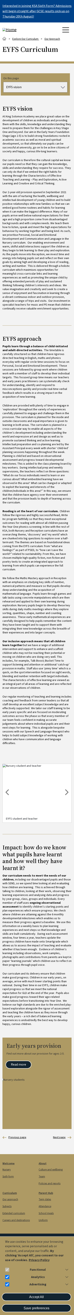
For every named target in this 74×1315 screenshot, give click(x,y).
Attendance (45, 1206)
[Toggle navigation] (65, 29)
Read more (18, 1064)
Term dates (45, 1199)
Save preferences (36, 1308)
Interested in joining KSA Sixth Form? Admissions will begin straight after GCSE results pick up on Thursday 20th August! (37, 11)
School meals (46, 1213)
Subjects (7, 1206)
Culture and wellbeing (51, 1169)
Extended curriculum (13, 1213)
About (42, 1163)
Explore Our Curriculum (25, 39)
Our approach (10, 1199)
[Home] (18, 30)
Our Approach (52, 39)
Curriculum (9, 1193)
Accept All (36, 1297)
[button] (66, 1270)
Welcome (8, 1163)
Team (42, 1176)
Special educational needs (14, 1137)
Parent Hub (46, 1193)
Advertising (37, 1284)
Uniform (43, 1220)
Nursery (6, 1169)
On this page (11, 78)
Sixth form (8, 1176)
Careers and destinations (16, 1220)
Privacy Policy (39, 1260)
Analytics (38, 1277)
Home (4, 38)
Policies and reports (49, 1183)
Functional (38, 1270)
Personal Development (59, 1137)
